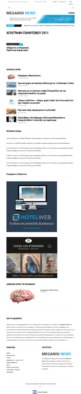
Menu (72, 13)
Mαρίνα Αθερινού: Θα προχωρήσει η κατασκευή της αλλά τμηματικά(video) (43, 138)
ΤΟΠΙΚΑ (8, 358)
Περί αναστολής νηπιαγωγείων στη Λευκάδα (36, 110)
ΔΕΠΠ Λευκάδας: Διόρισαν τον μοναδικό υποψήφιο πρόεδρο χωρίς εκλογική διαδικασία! (43, 143)
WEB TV (8, 365)
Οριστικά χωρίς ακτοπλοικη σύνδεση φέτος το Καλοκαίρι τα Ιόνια (46, 83)
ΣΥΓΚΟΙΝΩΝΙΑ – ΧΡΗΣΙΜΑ (13, 370)
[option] (49, 25)
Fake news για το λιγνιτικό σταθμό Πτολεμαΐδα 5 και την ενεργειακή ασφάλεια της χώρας (49, 25)
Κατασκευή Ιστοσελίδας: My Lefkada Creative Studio (40, 384)
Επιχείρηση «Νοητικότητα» (29, 75)
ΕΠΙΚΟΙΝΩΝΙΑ (9, 372)
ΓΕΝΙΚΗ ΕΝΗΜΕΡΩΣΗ (11, 362)
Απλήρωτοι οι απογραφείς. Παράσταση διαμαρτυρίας (17, 48)
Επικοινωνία (62, 1)
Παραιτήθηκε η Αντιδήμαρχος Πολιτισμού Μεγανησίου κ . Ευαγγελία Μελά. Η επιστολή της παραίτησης (42, 118)
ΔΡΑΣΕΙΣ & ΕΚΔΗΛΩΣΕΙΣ (12, 367)
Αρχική (55, 1)
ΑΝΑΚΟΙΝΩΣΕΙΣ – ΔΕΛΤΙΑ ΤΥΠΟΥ (14, 360)
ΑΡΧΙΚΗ (8, 353)
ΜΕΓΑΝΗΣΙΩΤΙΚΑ (10, 355)
